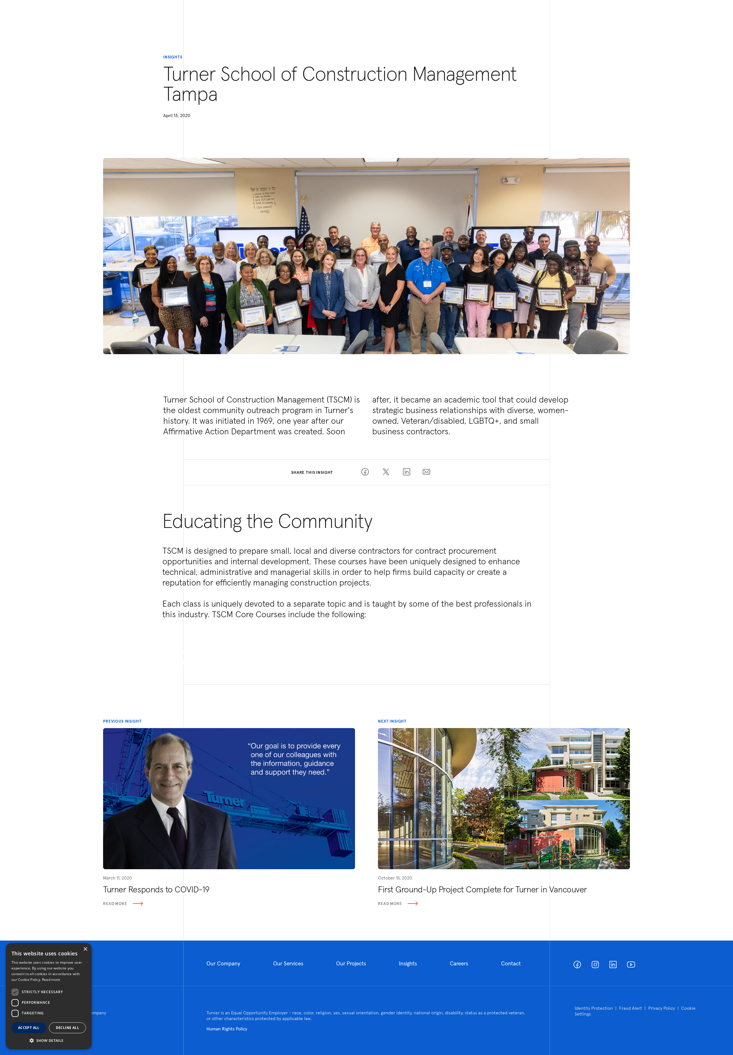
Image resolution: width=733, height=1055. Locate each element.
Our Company (223, 963)
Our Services (288, 963)
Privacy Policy (661, 1008)
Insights (408, 963)
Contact (511, 963)
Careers (459, 963)
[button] (48, 1040)
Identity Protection (594, 1008)
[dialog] (49, 996)
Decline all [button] (67, 1027)
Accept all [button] (29, 1027)
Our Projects (351, 963)
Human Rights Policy (226, 1029)
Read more (51, 979)
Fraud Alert (630, 1008)
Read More (115, 903)
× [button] (85, 949)
